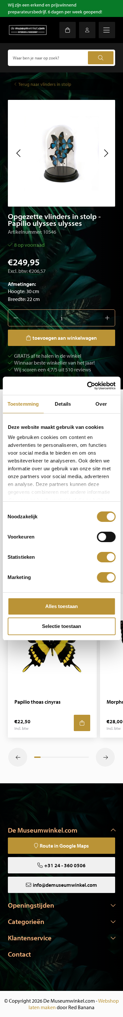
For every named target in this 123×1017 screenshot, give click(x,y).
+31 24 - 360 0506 (65, 865)
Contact (19, 954)
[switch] (106, 537)
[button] (18, 153)
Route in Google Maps (64, 845)
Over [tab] (101, 404)
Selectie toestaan (61, 626)
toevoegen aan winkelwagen (64, 338)
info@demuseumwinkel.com (65, 885)
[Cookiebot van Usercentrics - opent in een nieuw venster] (87, 386)
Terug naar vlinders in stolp (44, 84)
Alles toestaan (61, 606)
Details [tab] (63, 404)
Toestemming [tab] (23, 404)
